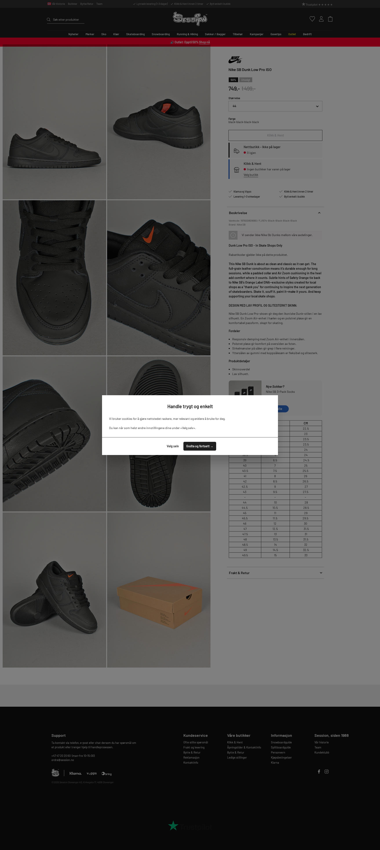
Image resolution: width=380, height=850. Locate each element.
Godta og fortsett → (199, 446)
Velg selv (173, 446)
